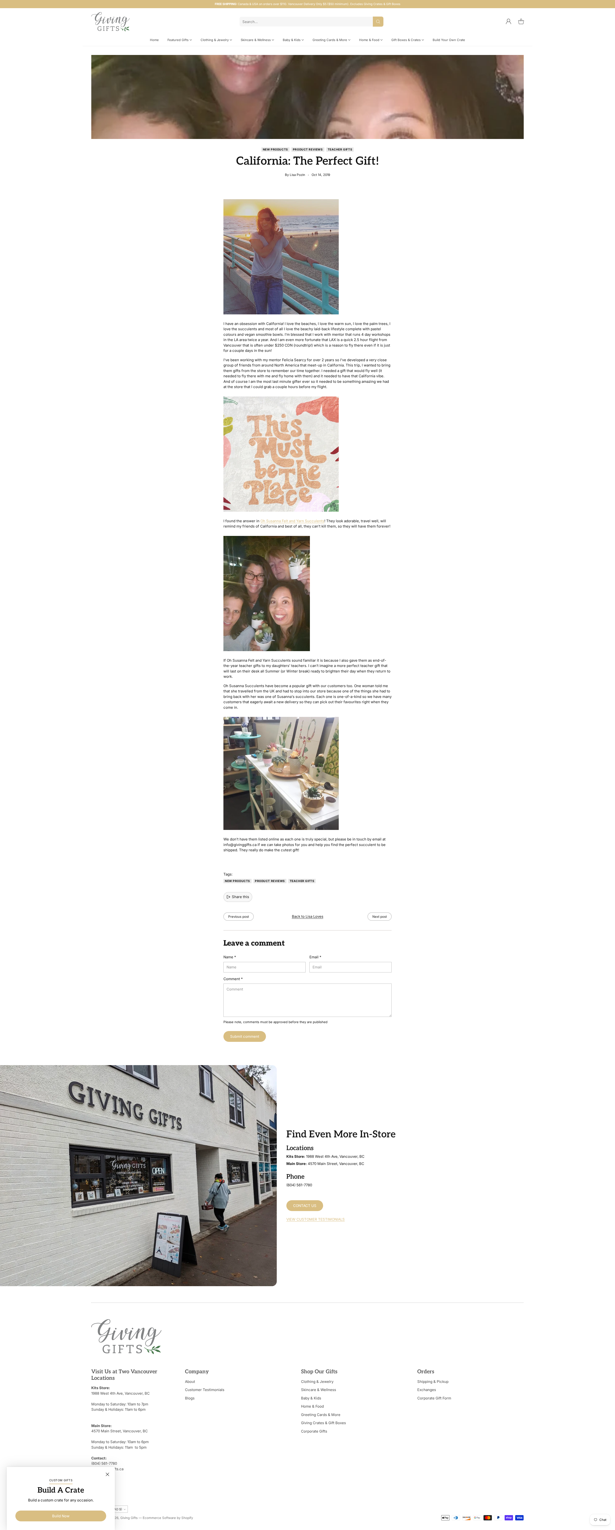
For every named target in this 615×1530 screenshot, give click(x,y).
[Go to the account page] (508, 21)
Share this (240, 896)
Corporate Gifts (314, 1431)
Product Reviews (308, 149)
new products (275, 149)
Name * (229, 957)
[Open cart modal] (521, 21)
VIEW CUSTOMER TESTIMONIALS (315, 1219)
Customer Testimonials (204, 1389)
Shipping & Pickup (433, 1381)
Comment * (233, 979)
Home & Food (312, 1406)
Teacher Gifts (340, 149)
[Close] (107, 1474)
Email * (315, 957)
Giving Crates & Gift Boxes (323, 1423)
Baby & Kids (311, 1398)
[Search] (378, 22)
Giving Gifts (129, 1518)
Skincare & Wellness (318, 1389)
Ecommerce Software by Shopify (168, 1518)
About (190, 1381)
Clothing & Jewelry (317, 1381)
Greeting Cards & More (320, 1414)
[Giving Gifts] (110, 21)
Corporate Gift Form (434, 1398)
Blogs (190, 1398)
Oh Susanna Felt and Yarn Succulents (292, 521)
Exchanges (426, 1389)
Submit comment (244, 1036)
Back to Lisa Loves (307, 916)
